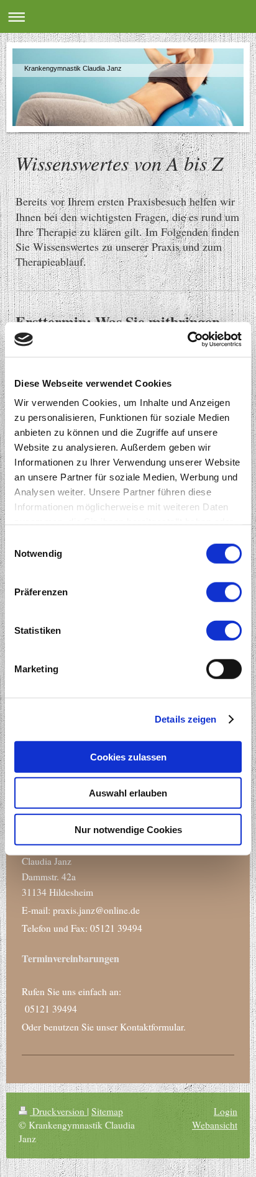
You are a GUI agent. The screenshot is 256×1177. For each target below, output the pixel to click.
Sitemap (107, 1111)
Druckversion (58, 1111)
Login (225, 1111)
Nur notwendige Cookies (128, 829)
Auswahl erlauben (128, 793)
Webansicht (214, 1125)
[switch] (224, 592)
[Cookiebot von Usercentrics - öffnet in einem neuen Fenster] (187, 339)
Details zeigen (185, 719)
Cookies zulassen (128, 756)
